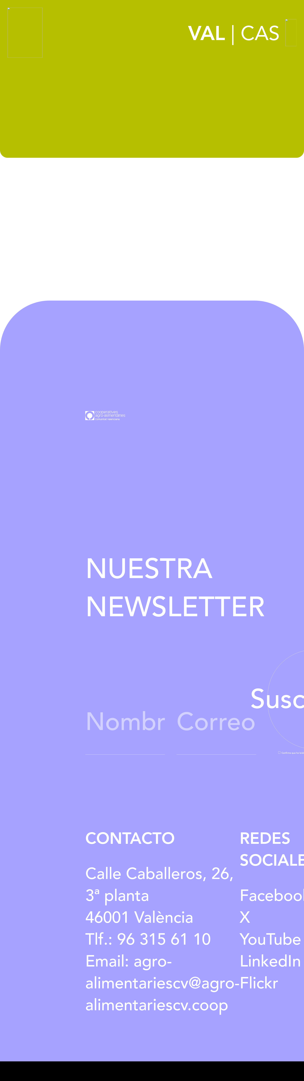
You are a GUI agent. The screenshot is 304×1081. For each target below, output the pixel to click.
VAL (206, 33)
